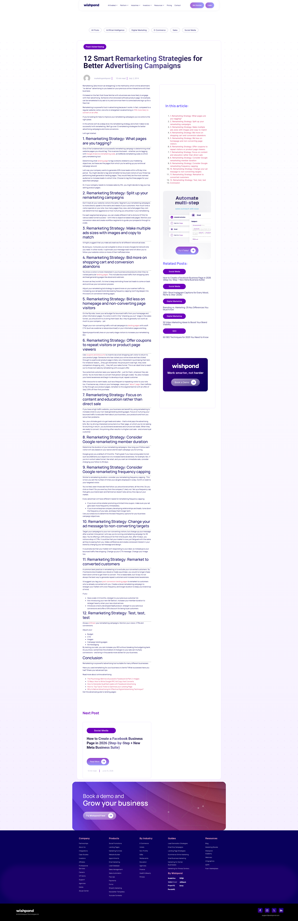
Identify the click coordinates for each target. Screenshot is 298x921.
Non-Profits (144, 851)
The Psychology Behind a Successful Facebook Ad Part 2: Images (113, 679)
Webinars (208, 857)
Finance (142, 869)
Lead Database (114, 866)
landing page (103, 161)
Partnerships (83, 843)
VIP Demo (82, 876)
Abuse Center (84, 891)
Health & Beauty (145, 873)
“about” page (134, 384)
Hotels (142, 847)
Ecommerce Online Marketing (178, 854)
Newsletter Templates (117, 892)
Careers (82, 872)
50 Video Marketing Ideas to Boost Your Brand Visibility (185, 323)
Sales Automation (115, 873)
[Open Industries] (139, 5)
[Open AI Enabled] (116, 5)
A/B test (92, 623)
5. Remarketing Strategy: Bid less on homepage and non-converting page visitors (186, 141)
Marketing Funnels (115, 851)
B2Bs (141, 854)
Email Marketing (114, 862)
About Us (82, 847)
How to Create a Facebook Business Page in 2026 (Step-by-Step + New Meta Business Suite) (187, 278)
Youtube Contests (115, 895)
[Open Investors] (151, 5)
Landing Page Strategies (176, 851)
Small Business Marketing (177, 858)
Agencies (82, 883)
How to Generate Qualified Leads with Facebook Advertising (111, 684)
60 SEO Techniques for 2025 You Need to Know (185, 337)
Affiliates (82, 862)
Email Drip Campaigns (175, 847)
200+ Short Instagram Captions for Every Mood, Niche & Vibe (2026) (186, 293)
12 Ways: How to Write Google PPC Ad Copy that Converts (110, 681)
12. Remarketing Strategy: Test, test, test (188, 180)
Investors (82, 858)
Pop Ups (112, 877)
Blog (206, 843)
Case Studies (83, 854)
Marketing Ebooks (211, 847)
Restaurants (144, 858)
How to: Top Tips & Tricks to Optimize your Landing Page (109, 686)
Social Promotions (115, 843)
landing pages (102, 274)
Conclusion (175, 183)
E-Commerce (144, 843)
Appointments (114, 858)
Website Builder (114, 854)
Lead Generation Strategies (178, 843)
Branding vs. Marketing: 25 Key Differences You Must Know (185, 308)
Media (81, 887)
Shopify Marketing (115, 888)
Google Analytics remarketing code (101, 154)
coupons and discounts (95, 355)
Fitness (142, 877)
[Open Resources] (163, 5)
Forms (111, 884)
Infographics (209, 861)
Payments (112, 881)
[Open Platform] (127, 5)
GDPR (207, 865)
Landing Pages (114, 847)
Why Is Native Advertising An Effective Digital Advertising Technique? (115, 689)
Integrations (83, 851)
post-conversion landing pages (114, 581)
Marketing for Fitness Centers (178, 868)
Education (143, 862)
